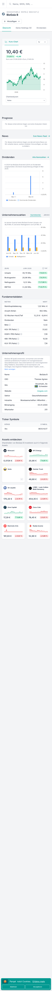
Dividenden (41, 28)
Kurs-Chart (13, 42)
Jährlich (46, 215)
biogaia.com (42, 391)
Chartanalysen (12, 97)
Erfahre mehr (39, 981)
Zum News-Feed (40, 136)
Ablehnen (13, 987)
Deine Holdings (24, 28)
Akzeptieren (37, 987)
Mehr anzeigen (10, 369)
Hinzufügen (12, 21)
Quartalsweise (35, 215)
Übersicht (7, 28)
